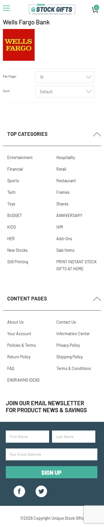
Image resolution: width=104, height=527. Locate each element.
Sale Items (65, 250)
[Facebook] (19, 491)
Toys (11, 203)
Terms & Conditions (73, 368)
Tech (11, 192)
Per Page (9, 76)
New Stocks (17, 250)
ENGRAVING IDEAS (23, 380)
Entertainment (20, 157)
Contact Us (66, 322)
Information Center (73, 333)
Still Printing (17, 261)
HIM (59, 227)
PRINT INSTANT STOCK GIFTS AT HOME (76, 265)
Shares (62, 203)
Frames (63, 192)
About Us (15, 322)
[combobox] (64, 77)
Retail (61, 169)
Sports (13, 180)
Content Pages (27, 298)
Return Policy (18, 356)
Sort (6, 91)
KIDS (11, 227)
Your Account (19, 333)
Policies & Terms (21, 345)
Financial (15, 169)
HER (11, 238)
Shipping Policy (69, 356)
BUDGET (14, 215)
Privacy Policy (68, 345)
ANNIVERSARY (69, 215)
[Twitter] (41, 491)
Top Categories (27, 134)
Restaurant (66, 180)
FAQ (10, 368)
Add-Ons (64, 238)
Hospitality (65, 157)
